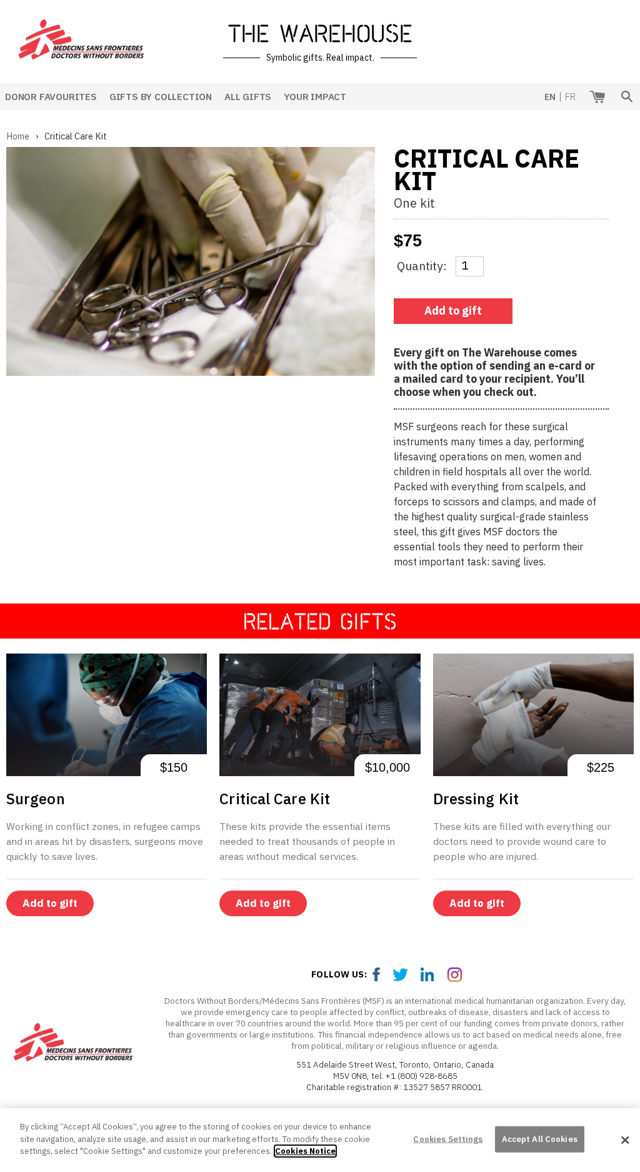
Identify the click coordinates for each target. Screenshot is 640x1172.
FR (570, 97)
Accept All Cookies (540, 1139)
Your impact (315, 96)
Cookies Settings (447, 1139)
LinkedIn (429, 974)
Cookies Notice (305, 1151)
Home (17, 136)
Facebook (377, 974)
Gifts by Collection (160, 96)
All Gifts (247, 96)
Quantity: (422, 265)
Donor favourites (51, 96)
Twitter (403, 974)
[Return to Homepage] (81, 51)
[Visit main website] (73, 1044)
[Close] (625, 1140)
